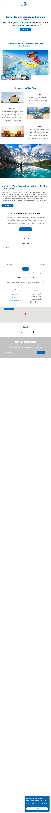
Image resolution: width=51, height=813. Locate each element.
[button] (5, 4)
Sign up (41, 352)
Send (25, 268)
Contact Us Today (25, 229)
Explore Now (25, 29)
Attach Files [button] (9, 264)
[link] (25, 3)
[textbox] (25, 247)
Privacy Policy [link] (29, 273)
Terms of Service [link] (36, 273)
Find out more (7, 205)
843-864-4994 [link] (15, 297)
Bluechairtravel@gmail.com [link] (15, 300)
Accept (37, 808)
